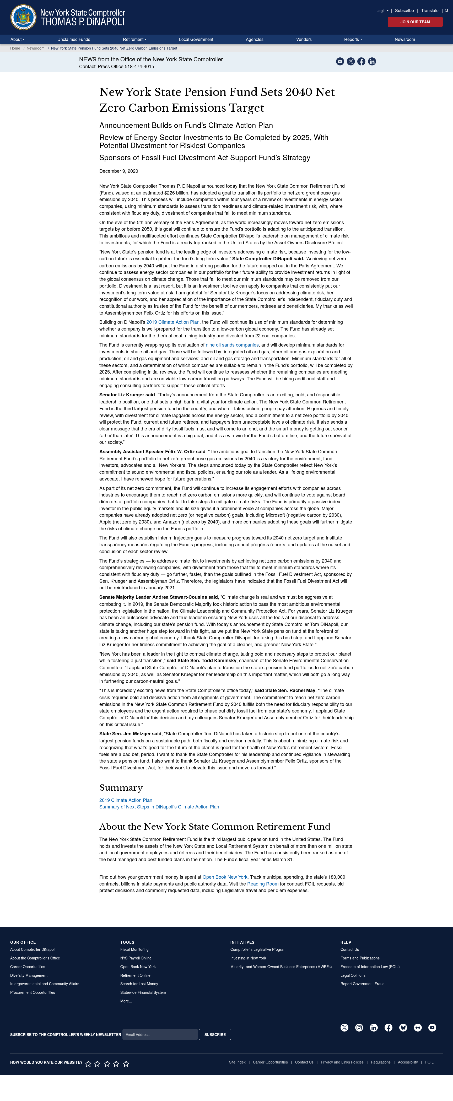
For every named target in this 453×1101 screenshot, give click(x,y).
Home (15, 48)
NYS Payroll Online (136, 957)
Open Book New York (225, 876)
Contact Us (350, 949)
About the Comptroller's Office (35, 957)
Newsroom (405, 39)
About (15, 39)
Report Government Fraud (363, 983)
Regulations (381, 1062)
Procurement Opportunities (32, 992)
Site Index (237, 1062)
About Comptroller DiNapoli (32, 949)
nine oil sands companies (232, 344)
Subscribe (404, 10)
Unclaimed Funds (73, 39)
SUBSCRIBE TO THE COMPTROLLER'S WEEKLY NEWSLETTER (65, 1034)
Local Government (196, 39)
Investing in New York (248, 957)
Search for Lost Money (139, 983)
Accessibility (408, 1062)
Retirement (133, 39)
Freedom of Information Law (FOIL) (370, 966)
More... (126, 1000)
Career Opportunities (27, 966)
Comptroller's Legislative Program (258, 949)
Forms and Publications (360, 957)
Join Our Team (415, 21)
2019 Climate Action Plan (173, 321)
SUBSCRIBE (215, 1034)
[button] (446, 10)
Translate (430, 10)
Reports (351, 39)
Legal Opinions (353, 975)
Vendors (304, 39)
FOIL (429, 1062)
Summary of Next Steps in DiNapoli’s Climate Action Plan (159, 806)
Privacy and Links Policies (342, 1062)
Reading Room (263, 883)
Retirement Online (135, 975)
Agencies (254, 39)
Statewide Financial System (143, 992)
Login (381, 10)
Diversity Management (28, 975)
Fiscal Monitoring (134, 949)
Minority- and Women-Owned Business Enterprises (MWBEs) (281, 966)
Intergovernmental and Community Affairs (44, 983)
